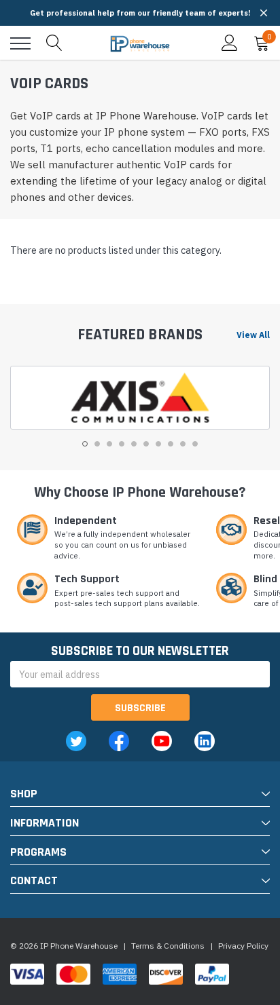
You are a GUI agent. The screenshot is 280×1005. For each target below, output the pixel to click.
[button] (264, 13)
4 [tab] (121, 444)
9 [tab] (183, 444)
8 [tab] (170, 444)
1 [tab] (85, 444)
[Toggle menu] (20, 43)
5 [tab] (134, 444)
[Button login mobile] (230, 43)
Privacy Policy (243, 946)
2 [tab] (97, 444)
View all (253, 335)
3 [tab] (109, 444)
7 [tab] (158, 444)
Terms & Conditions (168, 946)
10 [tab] (195, 444)
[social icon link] (76, 741)
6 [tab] (146, 444)
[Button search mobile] (54, 43)
